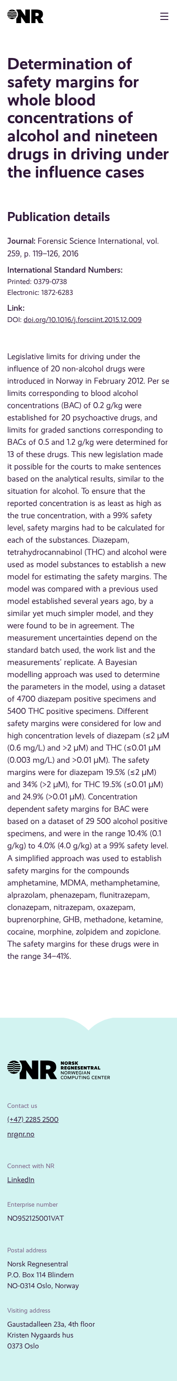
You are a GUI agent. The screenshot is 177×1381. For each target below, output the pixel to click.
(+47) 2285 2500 (33, 1119)
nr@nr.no (20, 1134)
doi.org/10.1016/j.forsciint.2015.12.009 (83, 319)
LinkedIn (20, 1179)
